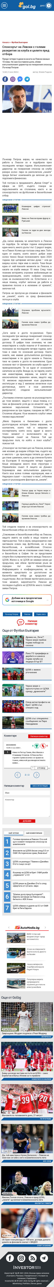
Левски (27, 614)
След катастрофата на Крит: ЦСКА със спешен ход (38, 705)
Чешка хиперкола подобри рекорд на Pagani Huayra (35, 967)
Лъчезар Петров (11, 614)
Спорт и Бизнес (44, 1246)
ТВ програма (45, 1119)
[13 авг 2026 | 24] (27, 1138)
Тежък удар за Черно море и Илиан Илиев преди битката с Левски (36, 493)
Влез (35, 786)
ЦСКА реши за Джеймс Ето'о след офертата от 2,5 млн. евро (30, 884)
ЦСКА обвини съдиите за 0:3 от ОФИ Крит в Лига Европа (30, 907)
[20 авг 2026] (27, 1056)
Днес (45, 6)
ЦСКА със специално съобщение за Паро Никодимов (37, 721)
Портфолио (31, 1278)
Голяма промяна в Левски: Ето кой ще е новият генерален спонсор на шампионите (30, 841)
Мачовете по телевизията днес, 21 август (22, 1115)
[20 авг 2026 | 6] (27, 1180)
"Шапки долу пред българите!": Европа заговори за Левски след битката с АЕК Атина (29, 896)
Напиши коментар (31, 622)
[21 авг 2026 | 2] (27, 1016)
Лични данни (36, 1284)
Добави (27, 821)
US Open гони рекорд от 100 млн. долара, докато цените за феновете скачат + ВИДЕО (26, 1241)
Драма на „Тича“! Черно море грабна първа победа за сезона (36, 641)
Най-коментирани (34, 833)
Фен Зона (47, 1161)
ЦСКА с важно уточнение (33, 671)
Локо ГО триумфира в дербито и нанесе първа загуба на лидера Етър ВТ (37, 657)
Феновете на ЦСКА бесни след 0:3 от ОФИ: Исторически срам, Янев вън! (31, 852)
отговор (41, 768)
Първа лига (41, 614)
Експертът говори (43, 1203)
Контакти (11, 1276)
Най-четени (14, 833)
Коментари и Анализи (41, 1079)
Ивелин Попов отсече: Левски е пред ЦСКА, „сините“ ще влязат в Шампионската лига (23, 1198)
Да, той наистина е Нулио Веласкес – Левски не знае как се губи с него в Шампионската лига (25, 1156)
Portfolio (26, 1284)
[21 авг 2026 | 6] (27, 1098)
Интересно (46, 1037)
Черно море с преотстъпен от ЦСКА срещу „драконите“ (37, 689)
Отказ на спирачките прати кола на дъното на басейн (36, 951)
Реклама (19, 1276)
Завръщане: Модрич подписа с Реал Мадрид (24, 1033)
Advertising (17, 1284)
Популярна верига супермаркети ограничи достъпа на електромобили (36, 983)
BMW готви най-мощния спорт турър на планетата (36, 936)
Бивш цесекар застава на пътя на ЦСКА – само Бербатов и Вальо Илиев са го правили (25, 1074)
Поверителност (30, 1276)
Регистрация (43, 786)
